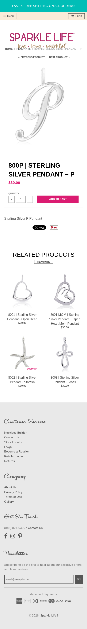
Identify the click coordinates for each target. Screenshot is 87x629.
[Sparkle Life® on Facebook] (5, 536)
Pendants (23, 48)
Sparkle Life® (49, 615)
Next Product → (60, 57)
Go (79, 579)
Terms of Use (13, 496)
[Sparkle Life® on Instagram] (12, 536)
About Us (10, 487)
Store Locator (13, 442)
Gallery (9, 501)
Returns (9, 461)
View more (43, 262)
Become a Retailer (16, 451)
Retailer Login (13, 456)
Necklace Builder (15, 432)
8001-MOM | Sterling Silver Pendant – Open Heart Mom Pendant (64, 319)
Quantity (13, 193)
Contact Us (11, 437)
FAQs (8, 446)
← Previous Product (31, 57)
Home (9, 48)
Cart (78, 16)
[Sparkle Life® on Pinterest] (20, 536)
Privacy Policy (13, 492)
